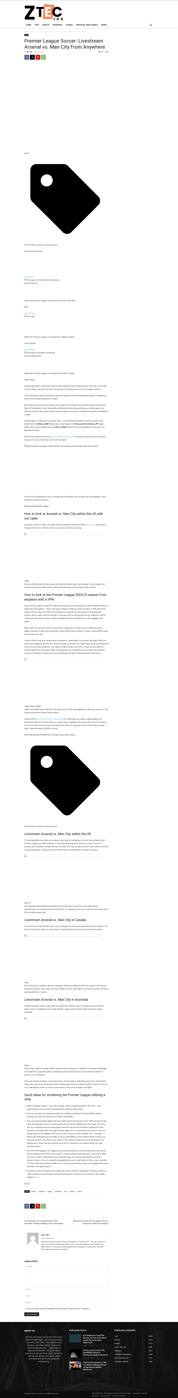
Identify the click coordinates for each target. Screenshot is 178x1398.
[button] (151, 25)
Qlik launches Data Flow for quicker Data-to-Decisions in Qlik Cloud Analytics (91, 1222)
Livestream (58, 1191)
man (65, 1191)
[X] (32, 57)
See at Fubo (29, 313)
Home (26, 31)
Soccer (80, 1191)
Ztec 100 (29, 52)
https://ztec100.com (47, 1238)
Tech (32, 31)
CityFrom (42, 1191)
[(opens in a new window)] (66, 554)
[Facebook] (26, 57)
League (49, 1191)
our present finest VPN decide (50, 719)
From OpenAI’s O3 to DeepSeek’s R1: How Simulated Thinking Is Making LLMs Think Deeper (43, 1222)
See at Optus (29, 349)
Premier (72, 1191)
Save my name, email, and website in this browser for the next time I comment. (58, 1309)
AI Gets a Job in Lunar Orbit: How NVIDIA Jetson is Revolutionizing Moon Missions (95, 1352)
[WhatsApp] (43, 57)
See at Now (29, 277)
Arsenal (33, 1191)
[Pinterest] (37, 57)
